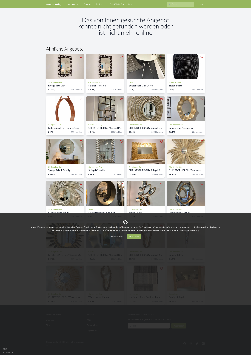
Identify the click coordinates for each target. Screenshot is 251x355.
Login (201, 4)
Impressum (8, 352)
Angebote (71, 4)
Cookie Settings (116, 236)
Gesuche (87, 4)
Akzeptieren (134, 236)
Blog (130, 4)
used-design (54, 4)
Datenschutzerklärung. (189, 230)
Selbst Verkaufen (117, 4)
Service (99, 4)
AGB (5, 349)
